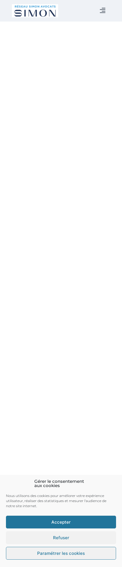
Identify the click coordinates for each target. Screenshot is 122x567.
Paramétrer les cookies (61, 553)
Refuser (61, 537)
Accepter (61, 522)
